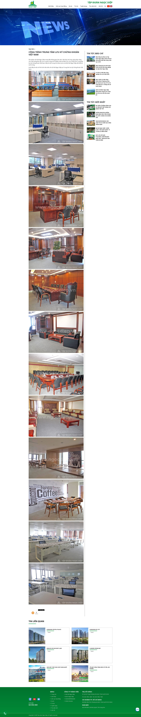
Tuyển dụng (83, 6)
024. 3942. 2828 (88, 697)
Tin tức (76, 6)
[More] (33, 611)
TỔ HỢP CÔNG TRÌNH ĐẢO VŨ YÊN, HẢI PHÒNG (100, 667)
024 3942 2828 (33, 705)
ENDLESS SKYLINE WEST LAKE (54, 648)
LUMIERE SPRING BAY (95, 648)
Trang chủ (53, 694)
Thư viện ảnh (92, 6)
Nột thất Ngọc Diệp (70, 694)
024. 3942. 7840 (99, 697)
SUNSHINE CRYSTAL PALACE (54, 629)
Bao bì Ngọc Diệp (69, 696)
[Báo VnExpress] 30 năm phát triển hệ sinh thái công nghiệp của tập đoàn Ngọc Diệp (103, 67)
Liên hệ (101, 6)
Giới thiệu (51, 6)
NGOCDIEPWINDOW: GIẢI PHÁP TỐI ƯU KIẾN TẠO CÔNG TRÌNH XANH (103, 122)
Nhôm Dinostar (69, 701)
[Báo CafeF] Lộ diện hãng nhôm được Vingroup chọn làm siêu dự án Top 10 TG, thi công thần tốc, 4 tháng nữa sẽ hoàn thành (103, 83)
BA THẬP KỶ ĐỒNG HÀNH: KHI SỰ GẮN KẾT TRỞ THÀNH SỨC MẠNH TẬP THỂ (103, 107)
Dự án (70, 6)
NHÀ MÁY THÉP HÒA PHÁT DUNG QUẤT (57, 667)
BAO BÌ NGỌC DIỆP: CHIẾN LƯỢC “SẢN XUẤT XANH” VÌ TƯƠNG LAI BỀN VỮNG (103, 129)
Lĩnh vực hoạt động (61, 6)
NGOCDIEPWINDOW (70, 699)
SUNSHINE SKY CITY (95, 629)
